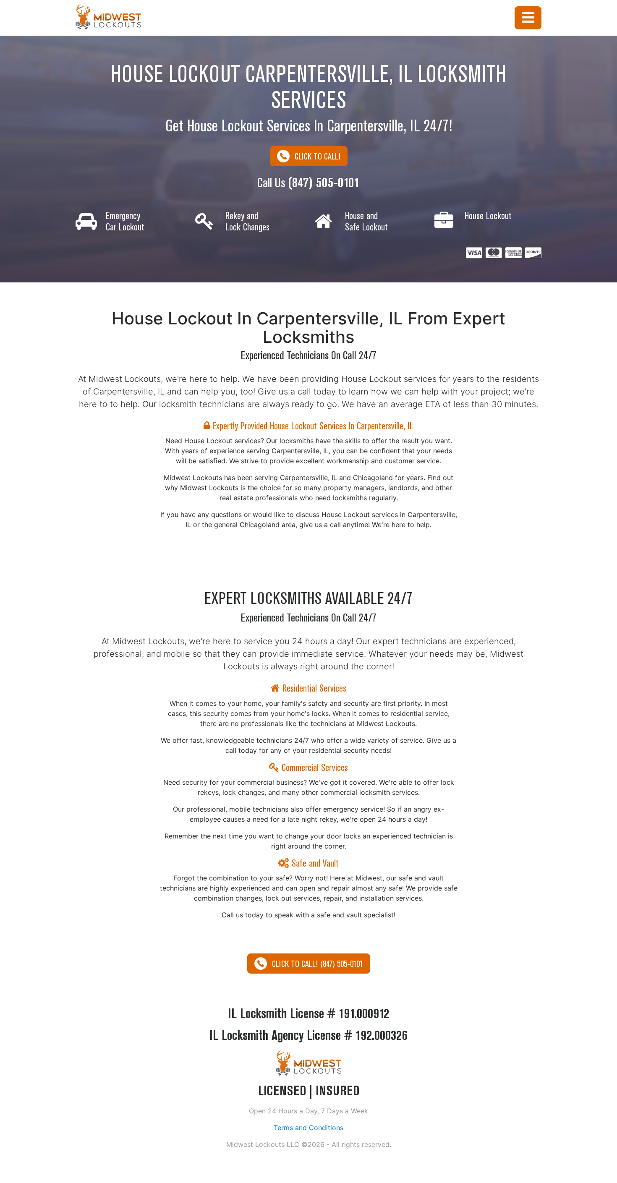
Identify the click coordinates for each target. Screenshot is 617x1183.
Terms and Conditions (308, 1127)
